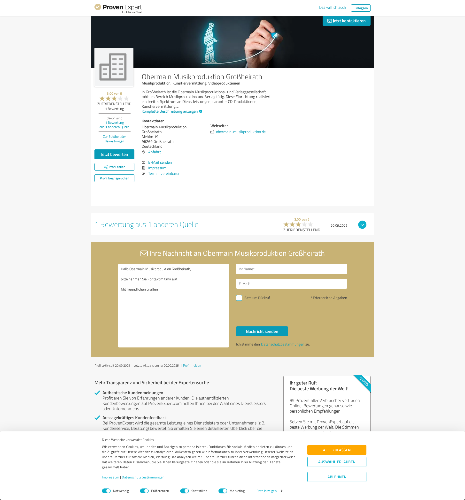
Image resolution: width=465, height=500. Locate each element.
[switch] (144, 490)
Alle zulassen (337, 450)
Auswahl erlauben (337, 462)
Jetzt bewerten (114, 154)
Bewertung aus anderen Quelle (114, 124)
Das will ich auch (332, 7)
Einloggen (361, 8)
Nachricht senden (262, 331)
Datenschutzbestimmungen (143, 477)
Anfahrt (154, 151)
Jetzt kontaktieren (349, 20)
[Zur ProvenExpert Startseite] (118, 9)
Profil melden (192, 365)
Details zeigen (266, 491)
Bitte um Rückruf (257, 297)
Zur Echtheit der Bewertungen (114, 138)
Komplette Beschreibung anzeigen (170, 111)
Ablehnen (337, 477)
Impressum (110, 477)
